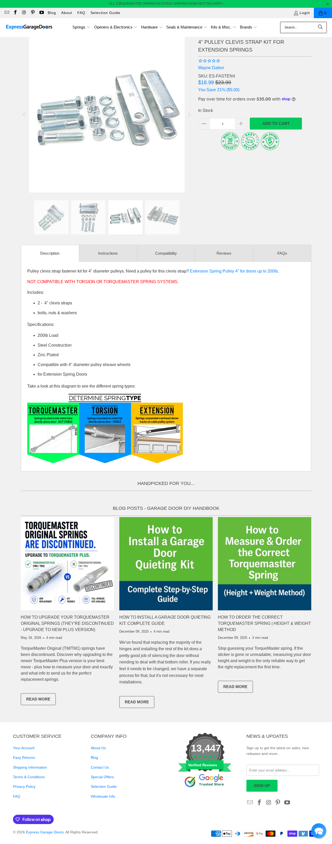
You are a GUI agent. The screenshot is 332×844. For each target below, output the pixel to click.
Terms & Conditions (29, 777)
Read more (41, 700)
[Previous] (24, 114)
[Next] (189, 114)
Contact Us (100, 767)
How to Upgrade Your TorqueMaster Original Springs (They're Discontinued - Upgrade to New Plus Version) (67, 623)
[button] (81, 27)
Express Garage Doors (45, 832)
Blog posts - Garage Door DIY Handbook (166, 508)
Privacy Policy (24, 786)
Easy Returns (24, 757)
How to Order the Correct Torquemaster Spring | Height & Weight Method (264, 623)
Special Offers (102, 777)
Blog (52, 13)
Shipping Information (30, 767)
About (66, 13)
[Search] (320, 27)
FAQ (81, 13)
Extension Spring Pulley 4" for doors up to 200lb (234, 271)
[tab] (50, 253)
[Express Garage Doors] (29, 27)
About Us (98, 748)
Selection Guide (105, 13)
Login (305, 13)
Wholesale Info (103, 796)
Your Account (23, 748)
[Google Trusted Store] (205, 796)
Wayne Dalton (211, 68)
